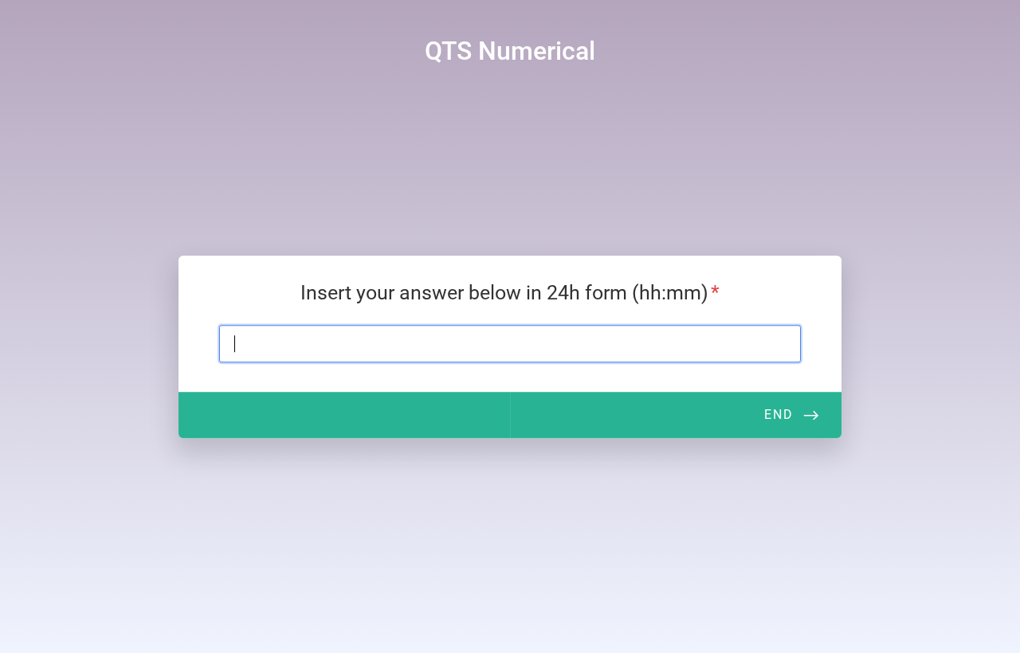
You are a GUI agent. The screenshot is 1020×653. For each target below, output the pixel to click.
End (779, 414)
